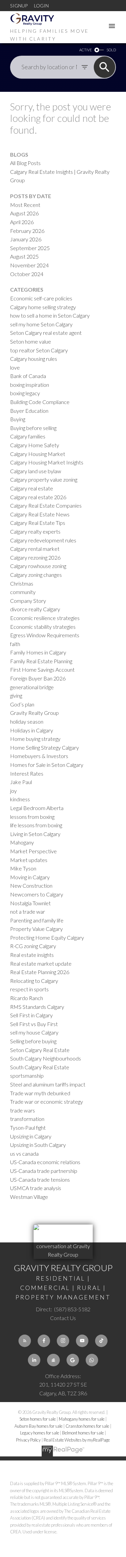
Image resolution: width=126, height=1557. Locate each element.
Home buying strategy (35, 738)
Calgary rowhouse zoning (38, 566)
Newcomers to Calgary (36, 894)
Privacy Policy (28, 1440)
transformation (27, 1119)
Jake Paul (21, 782)
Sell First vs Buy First (34, 1024)
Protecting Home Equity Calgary (47, 937)
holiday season (26, 721)
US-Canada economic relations (45, 1162)
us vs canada (24, 1153)
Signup (19, 5)
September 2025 (30, 248)
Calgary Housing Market (37, 454)
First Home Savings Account (42, 669)
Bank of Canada (28, 376)
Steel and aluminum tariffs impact (47, 1084)
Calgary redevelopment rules (43, 540)
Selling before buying (33, 1041)
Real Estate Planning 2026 (39, 972)
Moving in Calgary (30, 877)
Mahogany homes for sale (82, 1419)
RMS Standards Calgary (37, 1006)
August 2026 (24, 213)
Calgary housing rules (33, 358)
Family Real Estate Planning (41, 661)
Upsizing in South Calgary (38, 1145)
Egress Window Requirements (44, 635)
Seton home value (30, 341)
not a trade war (27, 911)
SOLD (111, 50)
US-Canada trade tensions (40, 1179)
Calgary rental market (34, 548)
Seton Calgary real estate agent (46, 332)
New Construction (31, 885)
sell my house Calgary (34, 1032)
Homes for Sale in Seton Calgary (46, 764)
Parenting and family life (37, 920)
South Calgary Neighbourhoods (45, 1058)
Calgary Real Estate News (40, 514)
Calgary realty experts (35, 531)
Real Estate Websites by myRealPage (77, 1440)
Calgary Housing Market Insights (46, 462)
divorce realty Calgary (35, 609)
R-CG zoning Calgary (33, 946)
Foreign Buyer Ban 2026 (38, 678)
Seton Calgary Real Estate (40, 1050)
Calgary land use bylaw (35, 471)
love (15, 367)
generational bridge (32, 687)
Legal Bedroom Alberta (37, 808)
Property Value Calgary (36, 928)
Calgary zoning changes (36, 574)
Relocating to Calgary (34, 980)
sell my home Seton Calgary (41, 324)
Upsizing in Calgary (30, 1136)
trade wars (22, 1110)
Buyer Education (29, 410)
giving (16, 695)
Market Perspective (33, 851)
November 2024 (29, 265)
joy (13, 790)
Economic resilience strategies (45, 618)
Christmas (21, 583)
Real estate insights (32, 954)
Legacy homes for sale (40, 1432)
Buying (17, 419)
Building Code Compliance (40, 402)
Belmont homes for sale (83, 1432)
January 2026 (25, 239)
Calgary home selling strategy (43, 307)
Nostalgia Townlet (30, 903)
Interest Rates (26, 773)
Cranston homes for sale (88, 1426)
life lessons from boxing (36, 825)
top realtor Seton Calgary (39, 350)
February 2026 (27, 230)
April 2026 (22, 222)
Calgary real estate (31, 488)
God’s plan (22, 704)
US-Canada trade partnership (43, 1170)
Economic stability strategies (43, 626)
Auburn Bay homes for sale (38, 1426)
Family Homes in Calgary (38, 652)
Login (41, 5)
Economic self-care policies (41, 298)
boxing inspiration (29, 384)
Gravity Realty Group (34, 712)
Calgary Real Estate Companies (46, 505)
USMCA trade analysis (35, 1188)
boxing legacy (25, 393)
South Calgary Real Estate (39, 1067)
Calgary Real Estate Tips (37, 522)
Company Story (28, 600)
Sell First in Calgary (31, 1015)
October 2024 (26, 274)
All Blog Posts (25, 163)
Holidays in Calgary (31, 730)
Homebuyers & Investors (39, 756)
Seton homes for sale (37, 1419)
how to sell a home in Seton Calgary (50, 315)
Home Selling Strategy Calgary (44, 747)
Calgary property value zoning (43, 479)
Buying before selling (33, 428)
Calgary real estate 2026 (38, 497)
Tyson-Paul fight (28, 1127)
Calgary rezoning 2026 (35, 557)
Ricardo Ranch (26, 998)
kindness (20, 799)
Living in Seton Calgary (35, 834)
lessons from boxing (32, 816)
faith (15, 644)
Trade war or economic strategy (46, 1101)
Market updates (28, 860)
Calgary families (27, 436)
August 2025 (24, 256)
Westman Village (29, 1196)
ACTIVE (85, 50)
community (23, 592)
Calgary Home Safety (34, 445)
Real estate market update (41, 963)
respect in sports (29, 989)
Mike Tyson (23, 868)
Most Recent (25, 205)
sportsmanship (27, 1075)
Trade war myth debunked (40, 1093)
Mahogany (22, 842)
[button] (24, 1341)
